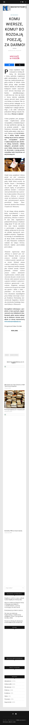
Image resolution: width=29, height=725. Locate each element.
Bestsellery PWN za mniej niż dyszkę (13, 530)
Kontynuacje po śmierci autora (13, 610)
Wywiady (7, 699)
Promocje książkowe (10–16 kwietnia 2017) (15, 409)
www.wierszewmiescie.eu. (12, 321)
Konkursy (7, 693)
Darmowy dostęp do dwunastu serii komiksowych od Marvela (13, 621)
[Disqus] (14, 560)
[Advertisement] (14, 342)
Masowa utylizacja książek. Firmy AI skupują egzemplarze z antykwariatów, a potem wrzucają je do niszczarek (14, 605)
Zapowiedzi (7, 702)
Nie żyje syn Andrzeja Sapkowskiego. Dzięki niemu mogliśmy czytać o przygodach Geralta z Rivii (13, 615)
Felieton (6, 690)
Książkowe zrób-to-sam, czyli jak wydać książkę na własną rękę (14, 598)
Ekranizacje (7, 687)
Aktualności (14, 15)
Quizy (6, 696)
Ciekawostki (8, 684)
